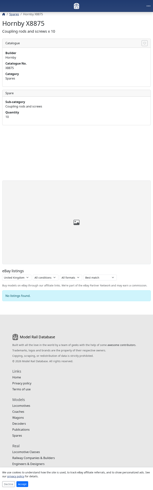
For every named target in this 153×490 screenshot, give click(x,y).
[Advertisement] (76, 154)
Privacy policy (21, 383)
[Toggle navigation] (148, 6)
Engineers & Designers (28, 464)
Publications (21, 429)
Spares (14, 14)
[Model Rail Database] (76, 6)
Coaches (18, 412)
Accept (22, 484)
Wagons (18, 418)
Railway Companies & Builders (33, 458)
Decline (8, 484)
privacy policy (15, 476)
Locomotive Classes (26, 452)
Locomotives (21, 406)
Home (16, 377)
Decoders (19, 424)
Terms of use (21, 389)
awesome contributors (121, 345)
